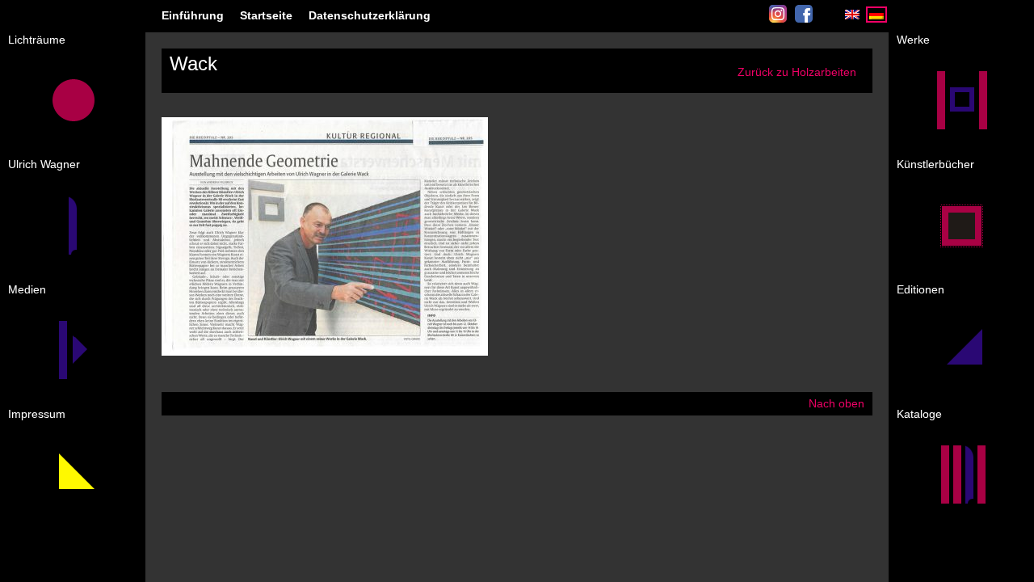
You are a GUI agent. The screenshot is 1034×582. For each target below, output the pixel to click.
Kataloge (919, 413)
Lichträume (36, 39)
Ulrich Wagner (44, 164)
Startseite (266, 15)
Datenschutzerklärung (370, 15)
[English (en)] (852, 19)
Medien (27, 289)
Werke (913, 39)
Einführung (193, 15)
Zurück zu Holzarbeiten (797, 71)
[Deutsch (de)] (876, 19)
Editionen (920, 289)
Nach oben (836, 403)
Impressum (36, 413)
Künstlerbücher (935, 164)
